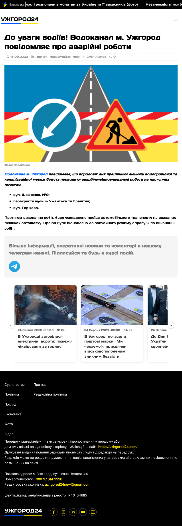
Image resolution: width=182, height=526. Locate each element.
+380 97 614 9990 (48, 479)
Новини (79, 57)
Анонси (41, 57)
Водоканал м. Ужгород (25, 174)
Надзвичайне (60, 57)
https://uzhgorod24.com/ (117, 447)
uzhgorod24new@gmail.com (67, 484)
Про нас (40, 384)
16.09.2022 (19, 57)
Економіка (12, 414)
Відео (9, 434)
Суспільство (96, 57)
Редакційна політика (50, 394)
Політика (11, 394)
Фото (8, 424)
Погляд (10, 404)
